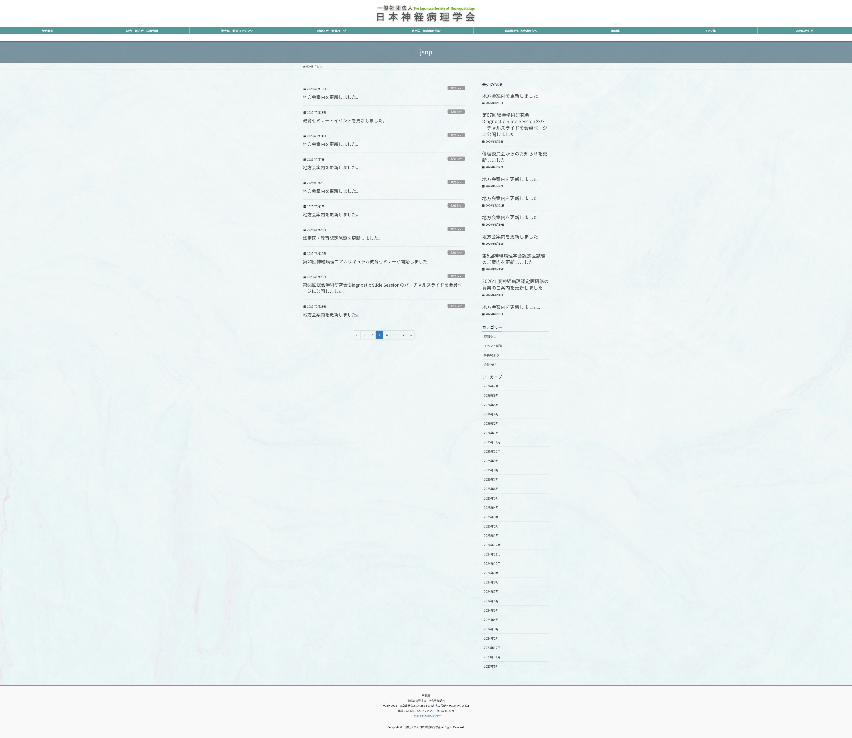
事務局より (491, 355)
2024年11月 (492, 554)
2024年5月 (491, 610)
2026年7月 (491, 386)
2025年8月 (491, 470)
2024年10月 (492, 563)
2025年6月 (491, 488)
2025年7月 (491, 479)
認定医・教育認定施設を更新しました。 (343, 238)
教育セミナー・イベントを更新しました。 (345, 120)
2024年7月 (491, 591)
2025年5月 (491, 498)
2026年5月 (491, 405)
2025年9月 (491, 460)
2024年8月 (491, 582)
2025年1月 (491, 535)
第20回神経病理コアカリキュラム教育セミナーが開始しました (365, 261)
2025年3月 (491, 517)
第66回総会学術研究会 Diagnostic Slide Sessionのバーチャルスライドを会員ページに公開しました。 (382, 288)
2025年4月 (491, 507)
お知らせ (456, 88)
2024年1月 (491, 638)
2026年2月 (491, 423)
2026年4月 (491, 414)
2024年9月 (491, 573)
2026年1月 (491, 432)
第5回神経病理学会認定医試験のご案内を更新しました (513, 258)
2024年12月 (492, 545)
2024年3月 (491, 629)
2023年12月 (492, 647)
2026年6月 (491, 395)
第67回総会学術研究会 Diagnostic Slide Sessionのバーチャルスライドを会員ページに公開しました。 (514, 124)
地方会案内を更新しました (510, 95)
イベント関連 (493, 345)
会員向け (490, 364)
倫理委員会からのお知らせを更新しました (514, 156)
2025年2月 (491, 526)
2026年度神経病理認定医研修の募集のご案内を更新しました (515, 284)
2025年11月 (492, 442)
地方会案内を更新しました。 (332, 97)
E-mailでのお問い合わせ (426, 716)
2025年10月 (492, 451)
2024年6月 (491, 601)
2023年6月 (491, 666)
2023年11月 (492, 657)
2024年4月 (491, 619)
